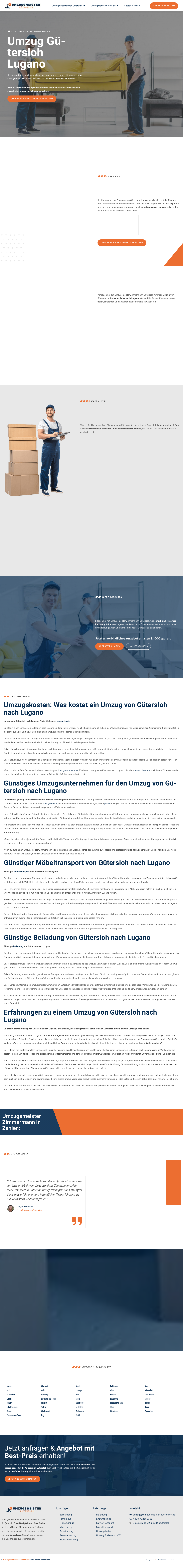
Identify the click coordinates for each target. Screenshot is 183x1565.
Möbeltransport (22, 871)
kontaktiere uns (142, 770)
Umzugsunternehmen (67, 770)
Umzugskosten (64, 721)
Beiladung (18, 946)
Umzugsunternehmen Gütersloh (67, 5)
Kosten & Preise (132, 5)
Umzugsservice (49, 803)
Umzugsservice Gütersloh (103, 5)
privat (107, 803)
